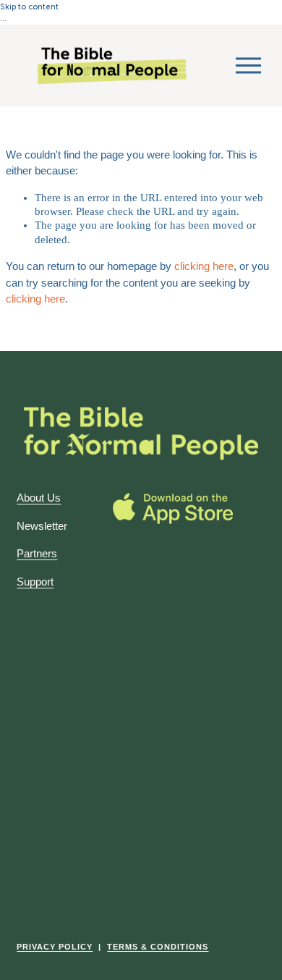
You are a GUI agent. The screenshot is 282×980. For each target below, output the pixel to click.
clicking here (204, 266)
